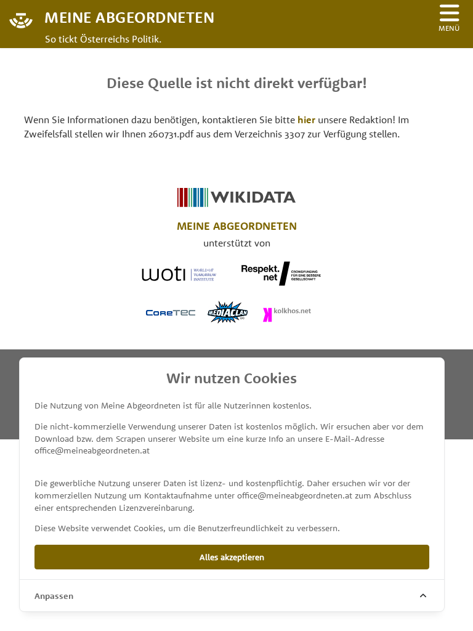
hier (306, 119)
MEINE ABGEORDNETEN (129, 16)
